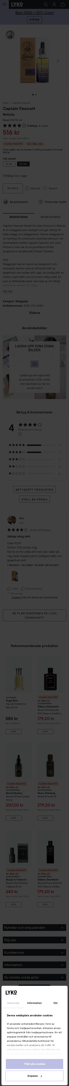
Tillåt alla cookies (34, 1064)
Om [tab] (55, 1003)
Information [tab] (34, 1003)
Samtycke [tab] (13, 1003)
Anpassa (32, 1075)
